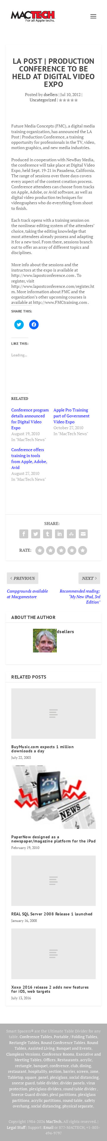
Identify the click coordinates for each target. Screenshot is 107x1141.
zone (94, 1071)
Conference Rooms (58, 1054)
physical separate (77, 1106)
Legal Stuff (16, 1127)
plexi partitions (63, 1094)
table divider (47, 1083)
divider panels (72, 1083)
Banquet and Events (74, 1048)
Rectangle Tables (24, 1042)
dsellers (51, 94)
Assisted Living (41, 1048)
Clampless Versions (23, 1054)
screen (82, 1071)
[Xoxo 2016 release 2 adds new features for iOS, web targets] (53, 953)
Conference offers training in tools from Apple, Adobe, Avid (29, 458)
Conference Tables (36, 1036)
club (74, 1065)
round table (73, 1100)
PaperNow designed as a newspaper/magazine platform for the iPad (53, 839)
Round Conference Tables (63, 1042)
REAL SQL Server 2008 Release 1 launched (52, 914)
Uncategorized (43, 100)
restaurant (17, 1071)
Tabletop (15, 1077)
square (31, 1077)
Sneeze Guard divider (29, 1094)
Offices (49, 1059)
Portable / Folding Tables (75, 1036)
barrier (69, 1071)
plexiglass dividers (45, 1088)
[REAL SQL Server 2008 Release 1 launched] (53, 881)
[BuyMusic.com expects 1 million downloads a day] (53, 713)
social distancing (84, 1077)
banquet (41, 1065)
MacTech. (54, 1121)
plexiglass (58, 1077)
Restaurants (67, 1059)
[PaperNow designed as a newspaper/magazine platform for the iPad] (53, 797)
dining (85, 1065)
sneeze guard (23, 1083)
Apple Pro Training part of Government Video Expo (71, 416)
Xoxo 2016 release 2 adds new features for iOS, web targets (50, 989)
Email (48, 1127)
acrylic (86, 1059)
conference (59, 1065)
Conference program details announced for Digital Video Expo (30, 418)
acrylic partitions (46, 1100)
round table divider (80, 1088)
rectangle (23, 1065)
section (55, 1071)
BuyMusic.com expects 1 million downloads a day (42, 749)
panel (43, 1077)
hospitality (37, 1071)
